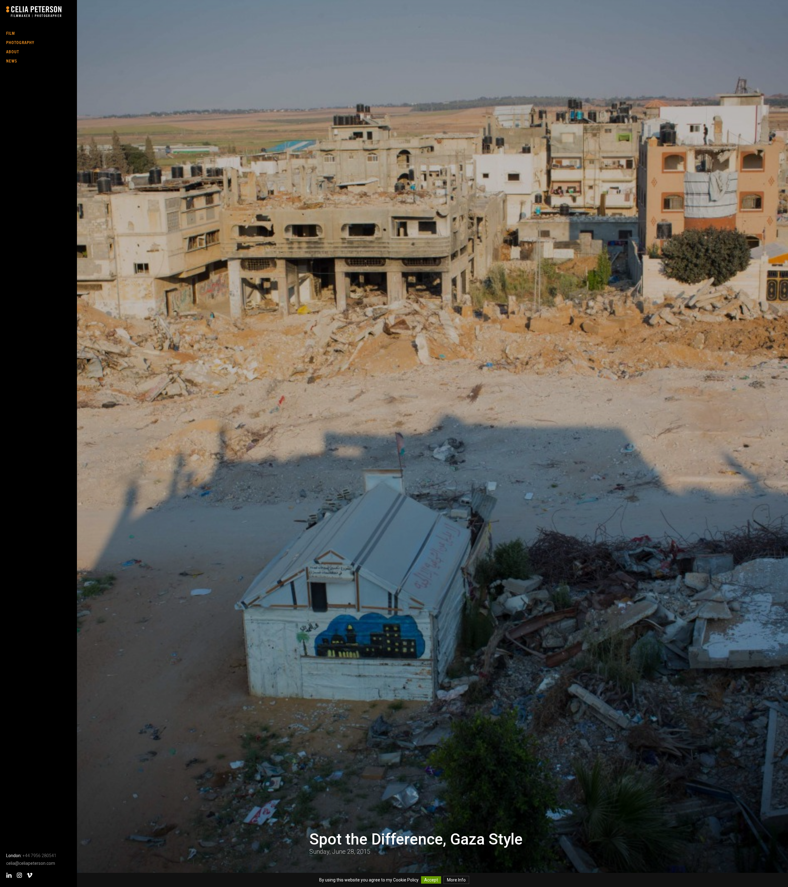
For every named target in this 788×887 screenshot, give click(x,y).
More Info (456, 879)
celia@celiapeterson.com (30, 863)
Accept (431, 879)
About (12, 51)
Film (10, 33)
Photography (20, 42)
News (11, 60)
